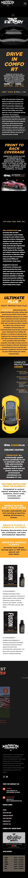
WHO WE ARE (7, 812)
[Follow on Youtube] (7, 777)
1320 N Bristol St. (12, 790)
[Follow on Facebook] (4, 777)
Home (4, 810)
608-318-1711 (10, 799)
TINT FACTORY (7, 818)
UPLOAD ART (7, 821)
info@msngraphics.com (14, 800)
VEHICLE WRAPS (8, 815)
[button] (13, 708)
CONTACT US (7, 824)
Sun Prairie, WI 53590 (13, 792)
